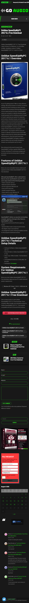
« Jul (14, 514)
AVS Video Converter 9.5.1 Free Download (16, 359)
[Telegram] (4, 599)
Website (3, 380)
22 (22, 504)
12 (10, 501)
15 (22, 501)
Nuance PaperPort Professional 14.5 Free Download (17, 347)
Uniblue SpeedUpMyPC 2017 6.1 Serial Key (13, 336)
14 (18, 501)
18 (7, 504)
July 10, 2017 (5, 36)
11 (7, 501)
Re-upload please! (15, 324)
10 (3, 501)
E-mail (3, 375)
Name (3, 370)
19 (10, 504)
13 (14, 501)
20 (14, 504)
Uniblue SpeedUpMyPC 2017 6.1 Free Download (11, 31)
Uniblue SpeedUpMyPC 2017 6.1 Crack (13, 328)
